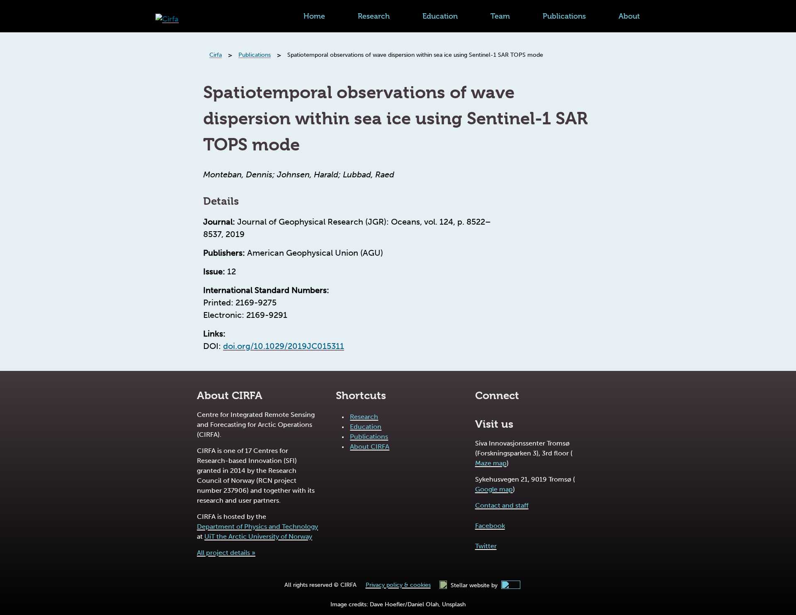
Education (440, 16)
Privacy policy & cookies (398, 584)
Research (374, 16)
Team (500, 16)
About (629, 16)
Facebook (490, 526)
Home (314, 16)
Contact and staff (502, 505)
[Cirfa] (167, 19)
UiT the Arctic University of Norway (258, 536)
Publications (564, 16)
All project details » (226, 553)
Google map (494, 489)
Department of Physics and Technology (257, 526)
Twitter (486, 546)
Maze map (491, 463)
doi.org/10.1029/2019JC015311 (283, 346)
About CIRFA (369, 446)
